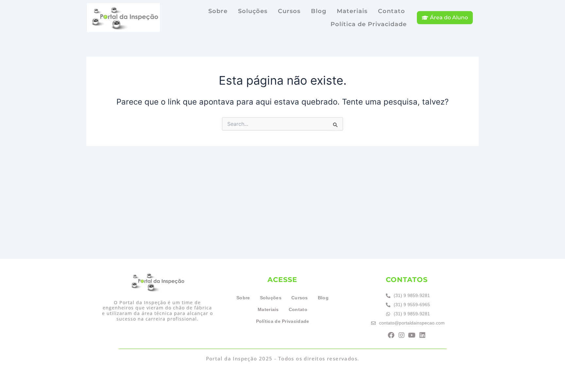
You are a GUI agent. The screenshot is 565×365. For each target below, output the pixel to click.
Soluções (252, 11)
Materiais (352, 11)
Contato (391, 11)
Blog (318, 11)
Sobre (218, 11)
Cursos (289, 11)
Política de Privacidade (369, 24)
